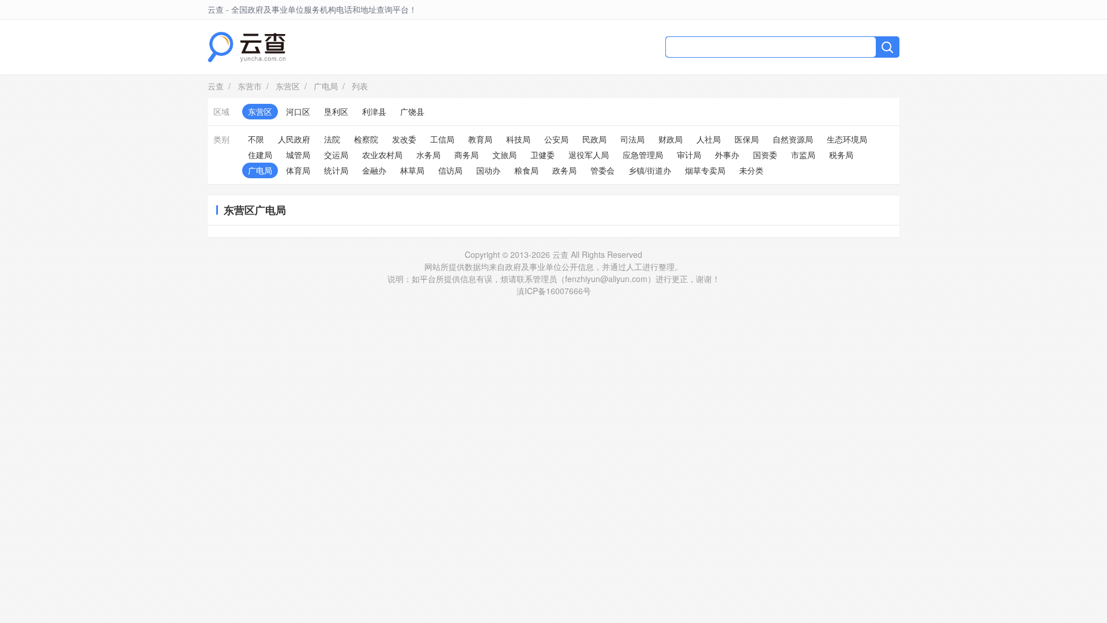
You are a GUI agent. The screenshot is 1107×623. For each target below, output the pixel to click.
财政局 (670, 139)
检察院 (366, 139)
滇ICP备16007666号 (554, 291)
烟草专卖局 (705, 170)
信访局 (450, 170)
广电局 (326, 86)
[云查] (246, 47)
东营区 (288, 86)
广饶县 (412, 111)
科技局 (518, 139)
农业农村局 (382, 154)
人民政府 (294, 139)
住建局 (260, 154)
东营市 (250, 86)
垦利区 (336, 111)
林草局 (412, 170)
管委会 (602, 170)
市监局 (803, 154)
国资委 (765, 154)
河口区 (298, 111)
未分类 (751, 170)
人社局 (708, 139)
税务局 (841, 154)
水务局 (428, 154)
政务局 (564, 170)
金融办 (374, 170)
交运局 (336, 154)
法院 (332, 139)
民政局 (594, 139)
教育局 (480, 139)
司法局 (632, 139)
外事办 (727, 154)
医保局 (747, 139)
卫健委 (542, 154)
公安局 (556, 139)
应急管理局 (643, 154)
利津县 (374, 111)
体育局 (298, 170)
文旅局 (504, 154)
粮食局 (526, 170)
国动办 (488, 170)
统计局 (336, 170)
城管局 (298, 154)
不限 (256, 139)
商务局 (466, 154)
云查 (216, 86)
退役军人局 (588, 154)
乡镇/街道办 (649, 170)
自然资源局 (793, 139)
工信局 (442, 139)
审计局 (689, 154)
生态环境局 (847, 139)
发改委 (404, 139)
